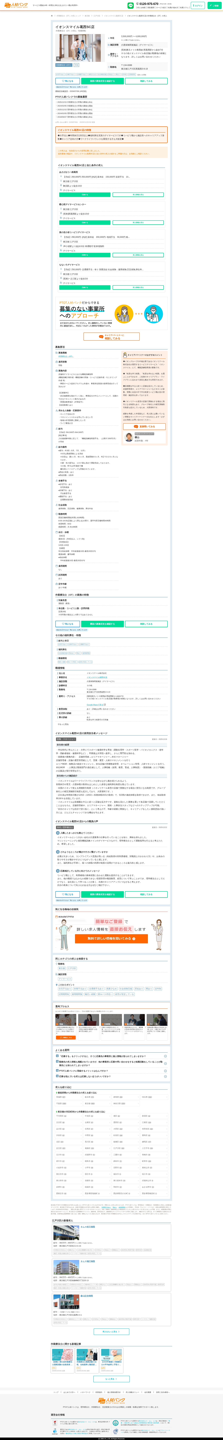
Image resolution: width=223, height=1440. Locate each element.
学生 (54, 1368)
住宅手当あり (60, 74)
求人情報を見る (138, 195)
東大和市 (61, 1180)
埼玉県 (147, 1097)
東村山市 (147, 1168)
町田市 (146, 1161)
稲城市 (89, 1187)
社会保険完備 (102, 74)
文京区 (60, 1122)
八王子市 (147, 1148)
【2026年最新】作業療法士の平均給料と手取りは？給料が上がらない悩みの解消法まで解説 (111, 1363)
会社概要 (147, 1392)
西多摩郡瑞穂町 (92, 1193)
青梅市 (146, 1155)
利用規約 (98, 1392)
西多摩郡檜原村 (149, 1193)
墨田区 (117, 1122)
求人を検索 (141, 8)
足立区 (60, 1148)
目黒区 (89, 1129)
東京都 (89, 1103)
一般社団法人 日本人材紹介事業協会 (75, 1433)
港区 (116, 1116)
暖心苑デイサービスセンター (72, 204)
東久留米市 (119, 1180)
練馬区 (146, 1142)
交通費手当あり (82, 74)
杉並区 (117, 1135)
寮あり (118, 74)
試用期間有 (131, 74)
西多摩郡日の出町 (121, 1193)
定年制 (124, 74)
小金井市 (61, 1168)
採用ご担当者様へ (163, 1392)
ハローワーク (85, 1392)
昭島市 (89, 1161)
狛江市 (146, 1174)
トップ (55, 1392)
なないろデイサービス (69, 265)
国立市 (88, 1174)
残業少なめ (92, 74)
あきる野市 (148, 1187)
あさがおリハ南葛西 (68, 172)
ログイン (199, 6)
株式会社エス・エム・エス (86, 1422)
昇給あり (111, 74)
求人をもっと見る (110, 1332)
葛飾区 (89, 1148)
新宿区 (146, 1116)
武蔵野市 (90, 1155)
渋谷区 (60, 1135)
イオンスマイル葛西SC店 (97, 677)
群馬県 (117, 1097)
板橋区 (117, 1142)
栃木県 (89, 1097)
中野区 (89, 1135)
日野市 (117, 1168)
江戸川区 (118, 1148)
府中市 (60, 1161)
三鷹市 (117, 1155)
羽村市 (117, 1187)
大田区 (117, 1129)
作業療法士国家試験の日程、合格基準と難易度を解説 (87, 1363)
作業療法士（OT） (66, 356)
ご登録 (215, 6)
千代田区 (61, 1116)
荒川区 (89, 1142)
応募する (85, 195)
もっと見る (109, 1379)
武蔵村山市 (147, 1180)
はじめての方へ (69, 1392)
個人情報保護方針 (114, 1392)
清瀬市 (89, 1180)
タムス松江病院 (88, 1227)
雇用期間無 (122, 1207)
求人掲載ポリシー (132, 1392)
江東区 (146, 1122)
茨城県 (60, 1097)
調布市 (117, 1161)
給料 (103, 1368)
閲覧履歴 (151, 8)
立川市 (60, 1155)
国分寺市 (61, 1174)
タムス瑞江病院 (88, 1261)
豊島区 (146, 1135)
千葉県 (61, 1103)
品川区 (60, 1129)
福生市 (117, 1174)
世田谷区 (147, 1129)
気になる (69, 81)
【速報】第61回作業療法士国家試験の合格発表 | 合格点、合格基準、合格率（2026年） (62, 1363)
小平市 (89, 1168)
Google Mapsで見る (95, 705)
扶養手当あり (70, 74)
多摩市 (60, 1187)
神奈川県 (119, 1103)
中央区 (89, 1116)
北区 (59, 1142)
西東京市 (61, 1193)
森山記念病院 (87, 1296)
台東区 (89, 1122)
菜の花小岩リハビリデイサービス (74, 232)
